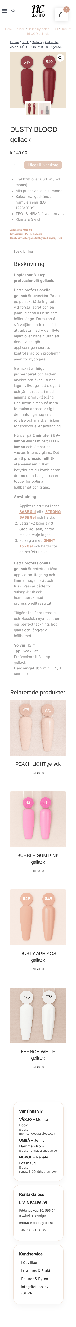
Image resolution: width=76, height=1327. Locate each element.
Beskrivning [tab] (23, 251)
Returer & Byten (34, 1279)
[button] (60, 58)
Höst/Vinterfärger (21, 238)
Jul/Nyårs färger (44, 238)
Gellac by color (38, 29)
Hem (8, 29)
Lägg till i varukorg (43, 165)
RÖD (55, 29)
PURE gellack (33, 233)
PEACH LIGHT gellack (38, 764)
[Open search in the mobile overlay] (13, 11)
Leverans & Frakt (35, 1271)
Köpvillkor (29, 1263)
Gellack (19, 29)
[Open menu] (4, 11)
